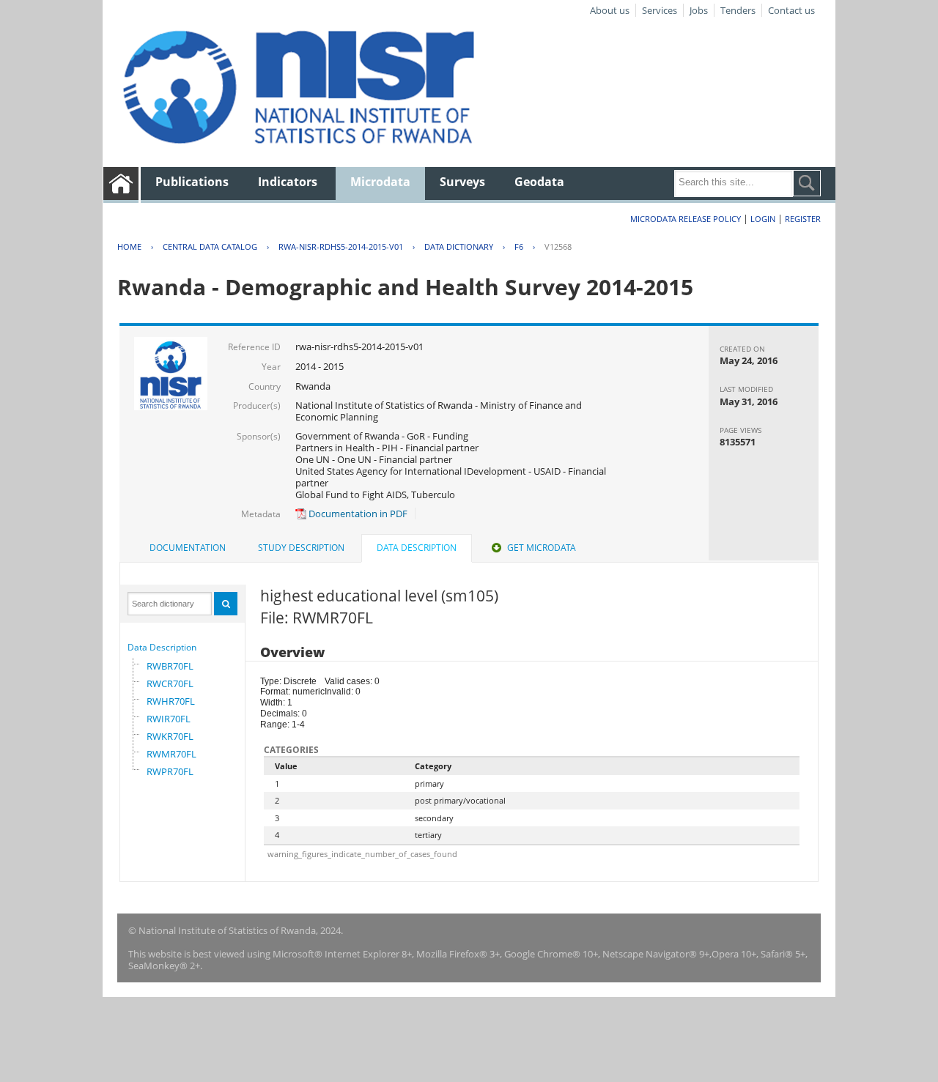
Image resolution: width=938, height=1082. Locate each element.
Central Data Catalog (210, 246)
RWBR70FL (170, 665)
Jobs (699, 10)
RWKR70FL (170, 736)
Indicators (287, 182)
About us (609, 10)
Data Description (162, 647)
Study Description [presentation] (301, 547)
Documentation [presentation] (187, 547)
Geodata (539, 182)
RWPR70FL (170, 771)
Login (762, 218)
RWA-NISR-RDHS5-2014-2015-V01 (340, 246)
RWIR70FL (169, 718)
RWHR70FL (171, 701)
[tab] (187, 548)
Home (129, 246)
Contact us (791, 10)
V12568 (558, 246)
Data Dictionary (458, 246)
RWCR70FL (170, 683)
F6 (518, 246)
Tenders (738, 10)
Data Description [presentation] (417, 547)
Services (659, 10)
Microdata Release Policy (685, 218)
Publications (192, 182)
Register (803, 218)
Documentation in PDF (356, 513)
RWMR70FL (171, 753)
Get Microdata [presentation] (541, 547)
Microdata (380, 182)
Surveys (462, 182)
